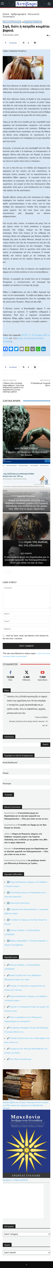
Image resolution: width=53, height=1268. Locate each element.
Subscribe (42, 671)
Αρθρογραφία (18, 14)
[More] (35, 43)
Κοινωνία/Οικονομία (12, 22)
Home (6, 14)
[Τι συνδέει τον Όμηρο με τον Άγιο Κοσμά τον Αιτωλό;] (26, 431)
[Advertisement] (23, 1201)
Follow (26, 671)
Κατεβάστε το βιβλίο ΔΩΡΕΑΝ (15, 1180)
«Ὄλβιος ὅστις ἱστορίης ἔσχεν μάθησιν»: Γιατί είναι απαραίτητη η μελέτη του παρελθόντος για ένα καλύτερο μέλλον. (13, 387)
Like (10, 671)
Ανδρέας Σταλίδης (26, 497)
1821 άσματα (26, 553)
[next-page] (8, 571)
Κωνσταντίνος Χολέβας (26, 448)
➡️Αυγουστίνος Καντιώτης (18, 903)
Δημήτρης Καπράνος (32, 22)
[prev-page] (4, 571)
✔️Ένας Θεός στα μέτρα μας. (19, 1059)
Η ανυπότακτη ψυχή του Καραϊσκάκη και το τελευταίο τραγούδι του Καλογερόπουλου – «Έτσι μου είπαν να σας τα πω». (26, 560)
